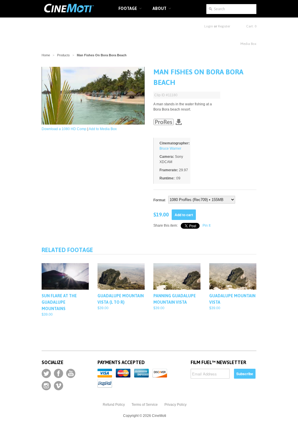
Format (159, 200)
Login (208, 26)
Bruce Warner (170, 148)
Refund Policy (114, 405)
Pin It (206, 225)
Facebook (58, 373)
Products (63, 55)
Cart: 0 (251, 26)
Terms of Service (145, 405)
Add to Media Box (103, 129)
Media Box (248, 44)
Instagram (46, 385)
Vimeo (58, 385)
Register (224, 26)
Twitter (46, 373)
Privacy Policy (175, 405)
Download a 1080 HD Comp (64, 129)
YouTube (70, 373)
